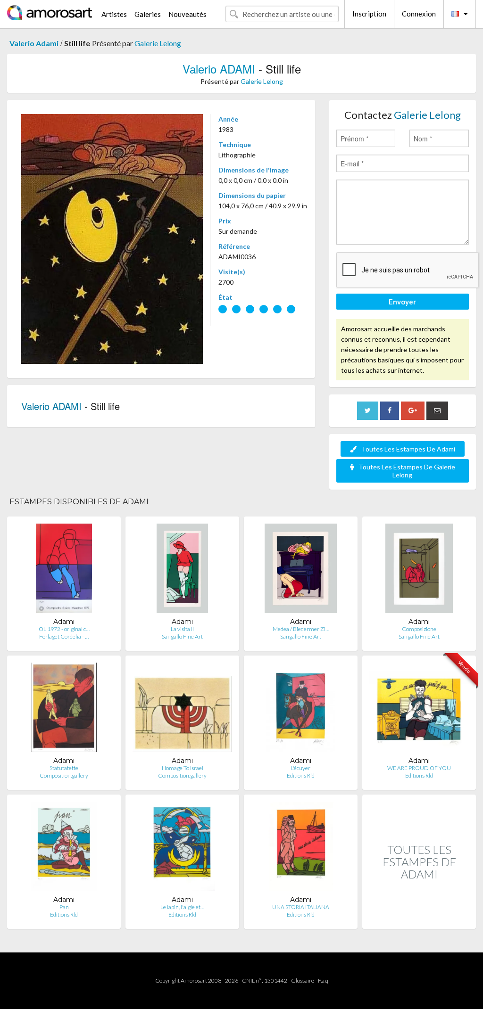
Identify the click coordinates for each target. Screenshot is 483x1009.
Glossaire (302, 980)
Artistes (114, 14)
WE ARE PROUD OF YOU (419, 767)
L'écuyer (300, 767)
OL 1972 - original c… (64, 628)
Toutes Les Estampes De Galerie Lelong (406, 471)
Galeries (147, 14)
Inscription (369, 13)
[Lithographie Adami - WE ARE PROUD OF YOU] (419, 709)
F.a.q (323, 980)
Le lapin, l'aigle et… (182, 907)
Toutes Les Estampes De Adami (408, 449)
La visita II (182, 628)
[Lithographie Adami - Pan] (64, 848)
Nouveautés (187, 14)
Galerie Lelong (157, 43)
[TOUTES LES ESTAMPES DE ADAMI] (419, 918)
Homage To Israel (182, 767)
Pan (64, 907)
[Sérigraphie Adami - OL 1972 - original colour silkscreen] (64, 570)
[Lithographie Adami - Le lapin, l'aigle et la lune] (182, 848)
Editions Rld (301, 775)
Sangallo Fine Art (182, 636)
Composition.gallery (64, 775)
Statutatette (64, 767)
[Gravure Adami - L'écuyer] (300, 709)
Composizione (419, 628)
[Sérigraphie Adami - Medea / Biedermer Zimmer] (301, 570)
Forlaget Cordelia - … (64, 636)
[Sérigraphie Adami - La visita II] (182, 570)
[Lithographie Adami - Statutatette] (63, 709)
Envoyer (402, 301)
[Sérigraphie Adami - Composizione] (419, 570)
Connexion (419, 13)
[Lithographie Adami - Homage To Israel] (182, 709)
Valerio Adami (33, 43)
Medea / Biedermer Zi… (301, 628)
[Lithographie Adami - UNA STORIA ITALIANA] (300, 848)
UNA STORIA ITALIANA (300, 907)
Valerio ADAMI (219, 68)
